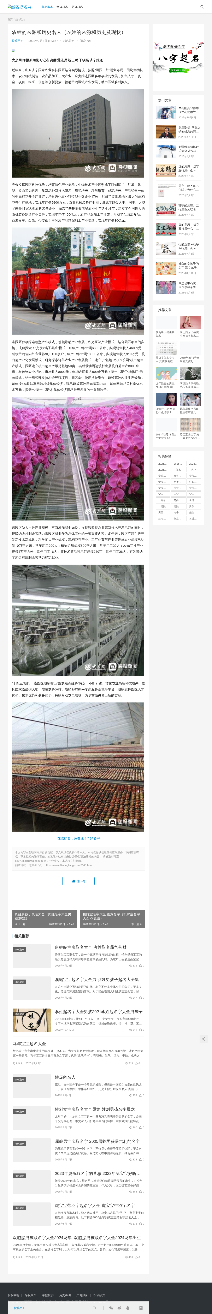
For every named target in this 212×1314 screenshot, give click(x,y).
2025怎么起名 (164, 463)
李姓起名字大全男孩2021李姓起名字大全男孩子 (99, 1011)
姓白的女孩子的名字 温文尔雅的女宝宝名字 (189, 267)
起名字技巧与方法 (164, 518)
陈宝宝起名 (180, 518)
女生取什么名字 (180, 481)
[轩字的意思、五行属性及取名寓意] (166, 205)
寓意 (163, 500)
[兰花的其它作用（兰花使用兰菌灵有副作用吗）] (166, 108)
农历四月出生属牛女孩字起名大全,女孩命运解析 (190, 333)
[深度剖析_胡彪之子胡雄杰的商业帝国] (166, 128)
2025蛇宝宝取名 (195, 463)
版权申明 (13, 1295)
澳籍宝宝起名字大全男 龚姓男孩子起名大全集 (97, 979)
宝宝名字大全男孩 (180, 487)
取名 (178, 469)
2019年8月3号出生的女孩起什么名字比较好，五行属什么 (189, 359)
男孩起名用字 (195, 506)
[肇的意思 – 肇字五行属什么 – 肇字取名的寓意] (166, 225)
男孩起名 (77, 7)
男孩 (163, 506)
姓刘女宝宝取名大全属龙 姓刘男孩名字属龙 (95, 1109)
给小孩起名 (180, 512)
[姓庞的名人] (32, 1086)
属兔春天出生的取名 (165, 333)
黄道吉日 (194, 518)
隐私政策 (30, 1295)
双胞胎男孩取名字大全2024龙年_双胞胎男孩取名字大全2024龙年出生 (77, 1237)
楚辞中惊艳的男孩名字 (180, 500)
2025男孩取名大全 (180, 463)
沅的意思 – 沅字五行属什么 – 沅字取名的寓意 (188, 170)
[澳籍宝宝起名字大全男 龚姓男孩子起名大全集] (32, 988)
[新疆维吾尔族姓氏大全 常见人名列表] (166, 147)
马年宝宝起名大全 (29, 1043)
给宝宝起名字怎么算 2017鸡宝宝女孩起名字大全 (190, 436)
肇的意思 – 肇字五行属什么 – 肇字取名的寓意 (188, 228)
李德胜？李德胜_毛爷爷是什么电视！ (190, 384)
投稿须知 (99, 1295)
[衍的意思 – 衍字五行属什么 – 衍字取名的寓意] (166, 244)
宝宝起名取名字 (164, 494)
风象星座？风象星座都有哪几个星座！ (189, 410)
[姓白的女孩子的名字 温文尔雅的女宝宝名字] (166, 264)
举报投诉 (48, 1295)
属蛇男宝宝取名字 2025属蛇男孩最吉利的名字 (97, 1141)
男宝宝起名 (164, 512)
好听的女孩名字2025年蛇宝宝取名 (195, 481)
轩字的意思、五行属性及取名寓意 (188, 209)
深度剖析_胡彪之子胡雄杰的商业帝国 (189, 131)
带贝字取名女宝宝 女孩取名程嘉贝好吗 (165, 359)
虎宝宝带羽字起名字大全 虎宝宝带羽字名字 (95, 1205)
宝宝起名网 (195, 494)
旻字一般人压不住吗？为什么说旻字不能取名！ (188, 190)
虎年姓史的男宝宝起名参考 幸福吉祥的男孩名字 (165, 384)
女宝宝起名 (164, 481)
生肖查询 (194, 500)
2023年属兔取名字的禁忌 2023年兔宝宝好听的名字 (98, 1173)
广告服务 (82, 1295)
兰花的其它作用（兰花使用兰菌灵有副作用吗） (188, 112)
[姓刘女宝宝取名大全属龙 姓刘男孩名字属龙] (32, 1118)
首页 (10, 19)
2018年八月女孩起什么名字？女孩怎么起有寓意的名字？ (165, 410)
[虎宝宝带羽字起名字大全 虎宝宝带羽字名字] (32, 1214)
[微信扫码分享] (111, 1307)
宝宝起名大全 (180, 494)
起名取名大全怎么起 (195, 512)
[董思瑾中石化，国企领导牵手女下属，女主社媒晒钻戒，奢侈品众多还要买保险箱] (166, 283)
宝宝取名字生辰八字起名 (164, 487)
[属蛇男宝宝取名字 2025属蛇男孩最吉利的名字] (32, 1150)
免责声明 (65, 1295)
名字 (193, 469)
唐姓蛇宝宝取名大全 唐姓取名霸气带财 (90, 947)
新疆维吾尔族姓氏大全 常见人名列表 (189, 151)
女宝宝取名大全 (195, 475)
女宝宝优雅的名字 (180, 475)
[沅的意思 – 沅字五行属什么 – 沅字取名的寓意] (166, 167)
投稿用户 (17, 40)
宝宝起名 (194, 487)
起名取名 (47, 7)
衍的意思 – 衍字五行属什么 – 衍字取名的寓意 (188, 248)
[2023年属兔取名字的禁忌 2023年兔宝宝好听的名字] (32, 1182)
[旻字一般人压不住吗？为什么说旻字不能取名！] (166, 186)
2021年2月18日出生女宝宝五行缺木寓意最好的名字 (166, 436)
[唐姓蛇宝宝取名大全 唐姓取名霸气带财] (32, 956)
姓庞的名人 (65, 1077)
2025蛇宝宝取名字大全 (164, 469)
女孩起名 (62, 7)
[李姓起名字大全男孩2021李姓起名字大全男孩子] (32, 1020)
